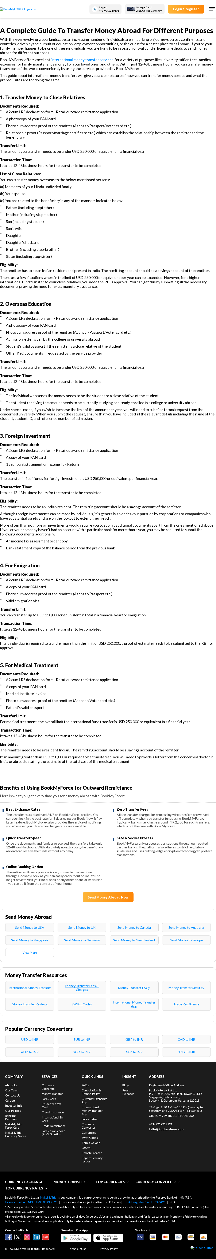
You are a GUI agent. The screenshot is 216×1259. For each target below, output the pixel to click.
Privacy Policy (109, 1249)
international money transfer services (82, 59)
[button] (212, 9)
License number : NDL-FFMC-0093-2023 (31, 1202)
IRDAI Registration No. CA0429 (145, 1202)
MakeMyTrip (48, 1197)
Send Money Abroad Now (108, 897)
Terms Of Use (77, 1249)
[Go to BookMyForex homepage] (18, 9)
